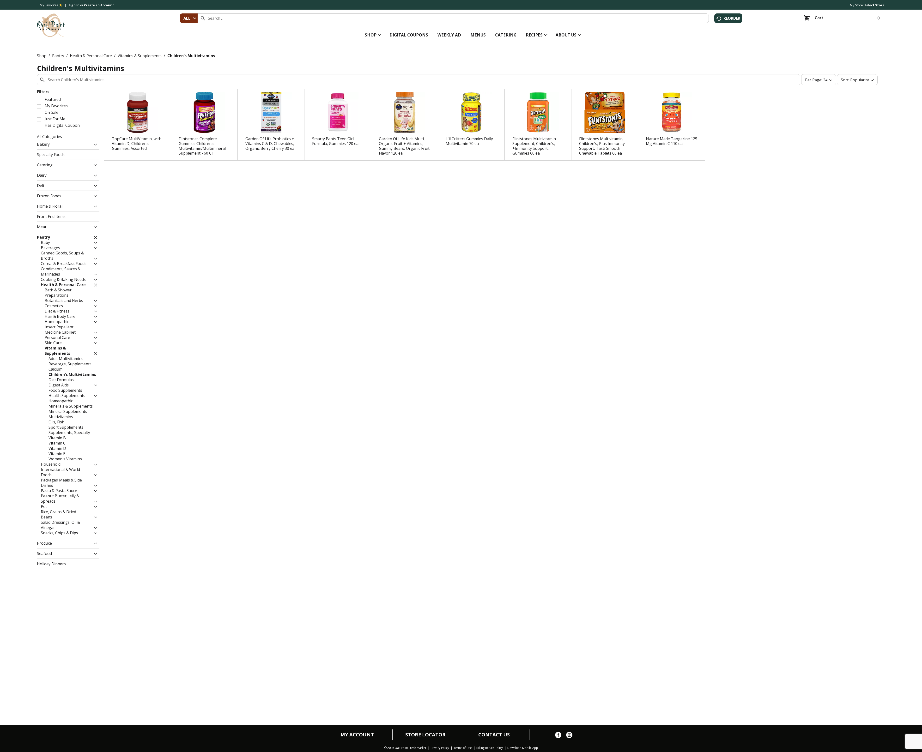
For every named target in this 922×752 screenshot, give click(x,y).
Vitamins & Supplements (140, 55)
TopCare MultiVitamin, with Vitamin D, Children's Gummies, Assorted (136, 143)
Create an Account (99, 5)
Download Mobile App (522, 748)
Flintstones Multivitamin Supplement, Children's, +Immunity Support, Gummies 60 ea (534, 146)
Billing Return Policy (489, 748)
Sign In (73, 5)
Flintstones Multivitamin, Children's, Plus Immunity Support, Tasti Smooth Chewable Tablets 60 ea (602, 146)
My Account (357, 735)
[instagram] (569, 736)
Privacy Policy (440, 748)
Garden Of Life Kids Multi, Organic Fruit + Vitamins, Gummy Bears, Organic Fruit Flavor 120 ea (404, 146)
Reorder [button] (731, 18)
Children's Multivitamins (191, 55)
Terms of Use (463, 748)
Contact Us (494, 735)
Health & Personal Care (91, 55)
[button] (94, 144)
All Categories (49, 136)
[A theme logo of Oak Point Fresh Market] (51, 21)
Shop (41, 55)
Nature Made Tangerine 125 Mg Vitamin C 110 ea (671, 141)
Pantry (58, 55)
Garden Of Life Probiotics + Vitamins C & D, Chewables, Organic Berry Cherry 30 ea (269, 143)
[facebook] (558, 736)
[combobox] (189, 18)
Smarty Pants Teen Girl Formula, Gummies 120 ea (335, 141)
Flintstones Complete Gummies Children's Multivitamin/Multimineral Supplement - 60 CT (202, 146)
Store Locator (425, 735)
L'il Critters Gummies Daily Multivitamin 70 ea (469, 141)
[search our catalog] (203, 18)
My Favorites (49, 5)
